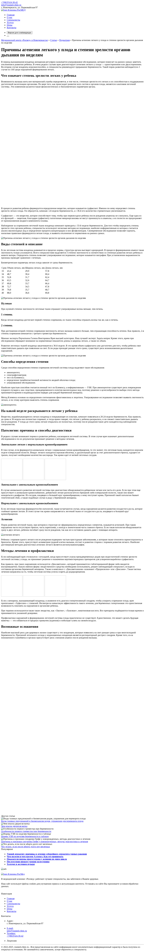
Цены (9, 25)
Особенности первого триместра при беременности (26, 831)
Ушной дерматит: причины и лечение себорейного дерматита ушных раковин (47, 854)
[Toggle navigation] (8, 36)
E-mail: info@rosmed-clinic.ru (17, 929)
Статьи (53, 40)
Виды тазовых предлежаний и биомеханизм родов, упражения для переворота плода (42, 821)
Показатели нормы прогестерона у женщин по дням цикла (37, 859)
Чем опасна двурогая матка (14, 826)
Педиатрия (64, 40)
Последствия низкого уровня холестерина (28, 861)
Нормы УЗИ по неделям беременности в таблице (25, 836)
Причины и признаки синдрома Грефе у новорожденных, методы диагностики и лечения (44, 841)
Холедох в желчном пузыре (21, 864)
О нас (9, 17)
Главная (10, 15)
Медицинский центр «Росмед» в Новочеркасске (24, 40)
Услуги (10, 22)
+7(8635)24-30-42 (9, 2)
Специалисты (13, 20)
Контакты (11, 27)
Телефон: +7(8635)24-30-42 (15, 934)
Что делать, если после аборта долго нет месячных (25, 846)
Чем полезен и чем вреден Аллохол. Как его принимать (35, 856)
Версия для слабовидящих (19, 33)
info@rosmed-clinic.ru (11, 5)
